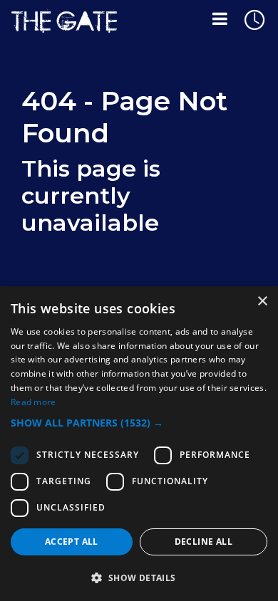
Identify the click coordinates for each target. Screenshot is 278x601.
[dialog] (139, 443)
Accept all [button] (71, 541)
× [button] (262, 301)
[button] (139, 422)
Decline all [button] (203, 541)
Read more (33, 402)
